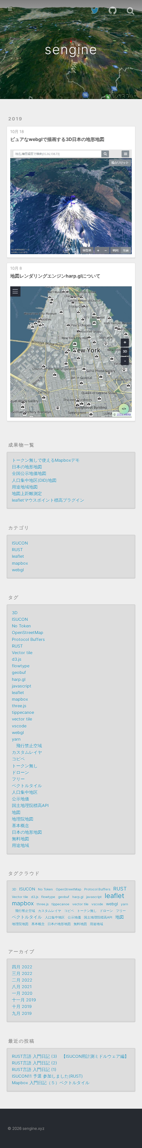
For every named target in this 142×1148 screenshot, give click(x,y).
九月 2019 (22, 1013)
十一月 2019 (24, 999)
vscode (19, 726)
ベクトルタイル (27, 785)
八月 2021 (22, 986)
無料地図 (20, 838)
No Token (21, 626)
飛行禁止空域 (27, 745)
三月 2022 (22, 973)
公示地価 (20, 798)
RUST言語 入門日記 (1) (34, 1069)
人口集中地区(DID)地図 (34, 480)
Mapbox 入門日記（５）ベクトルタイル (50, 1082)
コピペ (18, 759)
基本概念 (20, 825)
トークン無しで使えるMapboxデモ (46, 460)
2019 (15, 118)
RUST (17, 549)
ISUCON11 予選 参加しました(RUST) (47, 1076)
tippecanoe (23, 712)
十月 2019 (22, 1006)
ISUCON (20, 543)
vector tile (22, 719)
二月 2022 (22, 980)
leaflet (18, 556)
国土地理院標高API (30, 805)
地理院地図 (22, 819)
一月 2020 (22, 993)
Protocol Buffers (28, 639)
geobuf (19, 672)
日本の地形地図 (27, 466)
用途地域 (20, 845)
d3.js (16, 659)
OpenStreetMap (27, 632)
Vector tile (22, 652)
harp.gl (18, 679)
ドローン (20, 772)
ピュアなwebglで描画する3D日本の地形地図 (57, 139)
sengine (71, 49)
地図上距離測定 (27, 493)
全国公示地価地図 (29, 473)
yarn (16, 739)
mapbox (20, 563)
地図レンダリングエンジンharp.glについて (55, 276)
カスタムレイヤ (27, 752)
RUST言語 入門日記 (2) (34, 1063)
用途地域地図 (25, 487)
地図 (16, 812)
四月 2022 (22, 966)
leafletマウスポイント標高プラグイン (48, 500)
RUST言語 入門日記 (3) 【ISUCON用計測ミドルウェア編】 (70, 1056)
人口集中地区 (25, 792)
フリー (18, 779)
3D (15, 612)
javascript (21, 686)
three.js (19, 705)
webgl (18, 569)
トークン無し (25, 765)
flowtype (20, 665)
